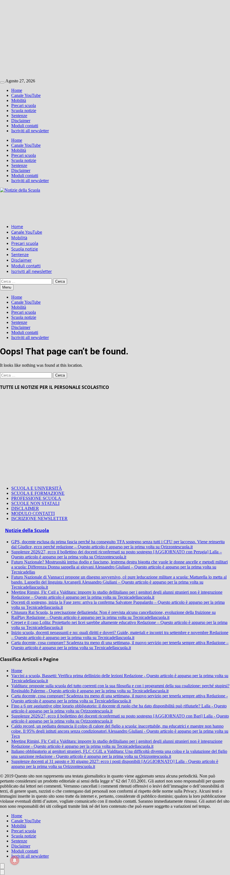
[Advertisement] (115, 39)
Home (16, 90)
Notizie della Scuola (27, 530)
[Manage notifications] (14, 860)
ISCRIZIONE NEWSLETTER (39, 518)
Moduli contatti (24, 125)
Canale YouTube (26, 95)
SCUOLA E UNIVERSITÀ (36, 488)
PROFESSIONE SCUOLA (36, 498)
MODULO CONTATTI (33, 513)
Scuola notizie (23, 110)
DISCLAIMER (25, 508)
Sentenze (19, 115)
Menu (6, 287)
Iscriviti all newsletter (30, 130)
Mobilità (18, 100)
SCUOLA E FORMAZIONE (38, 493)
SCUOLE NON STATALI (35, 503)
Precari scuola (23, 105)
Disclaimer (20, 120)
